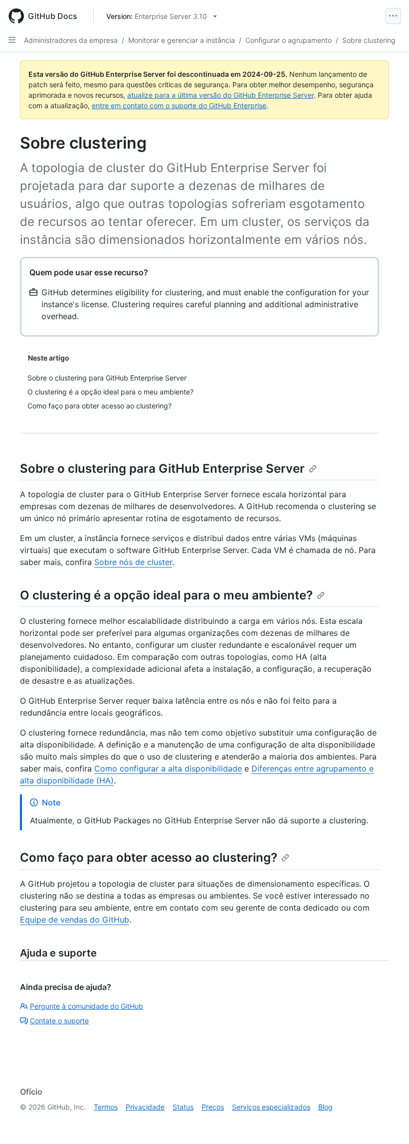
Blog (325, 1107)
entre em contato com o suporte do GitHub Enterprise (179, 105)
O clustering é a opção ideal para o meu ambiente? (166, 595)
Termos (106, 1107)
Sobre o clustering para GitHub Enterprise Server (162, 468)
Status (183, 1107)
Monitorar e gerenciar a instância (181, 40)
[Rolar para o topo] (387, 1122)
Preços (213, 1107)
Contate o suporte (59, 1020)
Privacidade (145, 1107)
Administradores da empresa (71, 40)
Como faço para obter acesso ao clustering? (148, 857)
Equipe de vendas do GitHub (74, 920)
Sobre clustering (369, 40)
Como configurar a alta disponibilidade (168, 768)
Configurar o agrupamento (288, 40)
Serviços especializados (271, 1107)
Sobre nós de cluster (133, 562)
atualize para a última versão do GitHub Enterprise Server (220, 95)
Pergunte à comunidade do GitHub (86, 1006)
